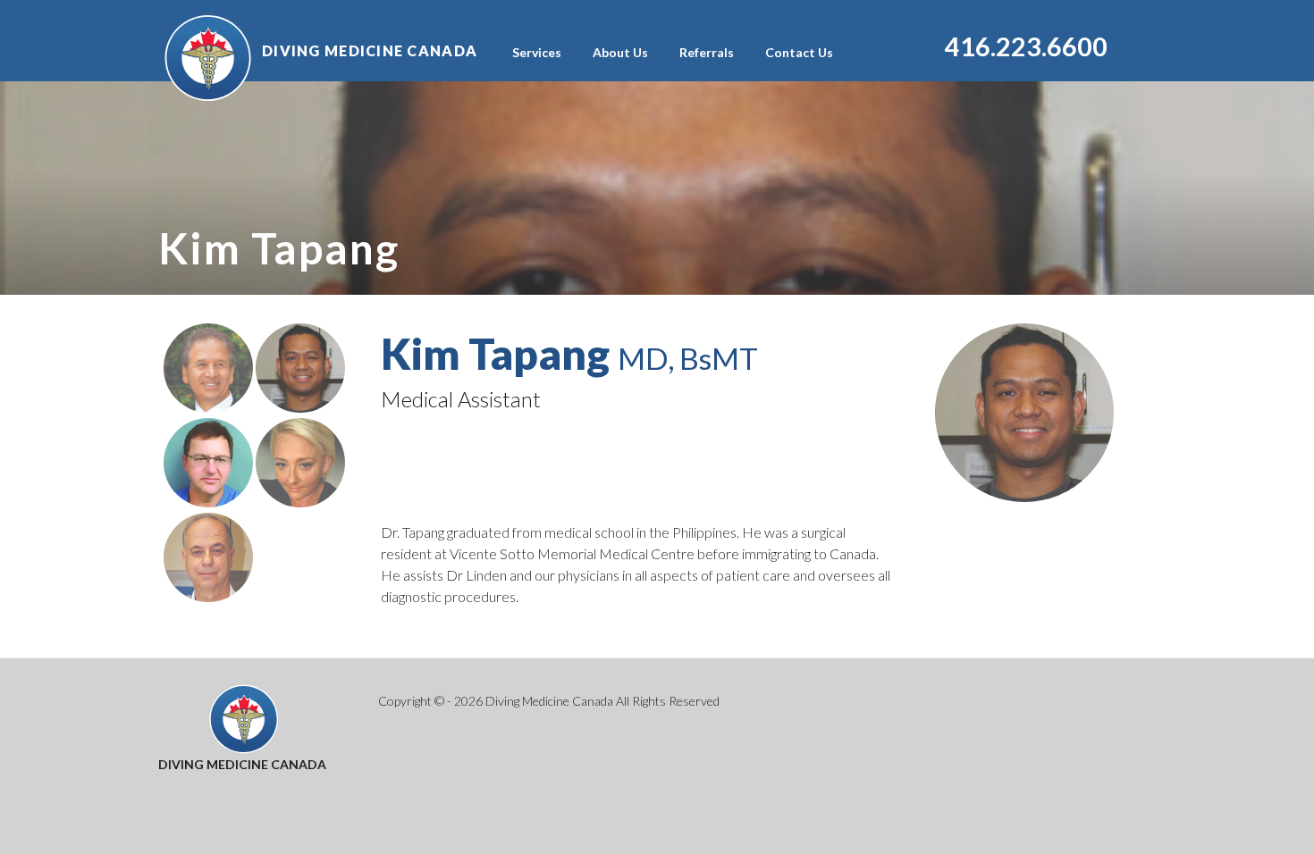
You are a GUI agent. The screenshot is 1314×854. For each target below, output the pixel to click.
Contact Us (799, 52)
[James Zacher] (210, 501)
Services (536, 52)
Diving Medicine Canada (369, 50)
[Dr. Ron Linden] (210, 406)
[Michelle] (300, 501)
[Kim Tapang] (300, 406)
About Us (620, 52)
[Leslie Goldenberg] (208, 596)
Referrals (706, 52)
